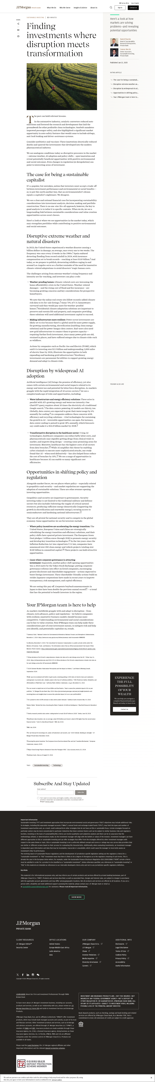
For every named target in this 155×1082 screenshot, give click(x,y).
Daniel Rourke (125, 39)
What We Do (51, 8)
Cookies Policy (121, 955)
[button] (124, 3)
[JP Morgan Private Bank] (28, 928)
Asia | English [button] (135, 3)
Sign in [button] (120, 8)
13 (69, 540)
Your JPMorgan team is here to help (127, 97)
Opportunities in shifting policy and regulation (131, 93)
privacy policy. (57, 1080)
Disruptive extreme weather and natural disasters (132, 84)
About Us (93, 8)
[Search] (111, 7)
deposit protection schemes (55, 1048)
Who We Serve (65, 8)
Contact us (124, 709)
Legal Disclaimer (33, 1045)
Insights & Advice (80, 8)
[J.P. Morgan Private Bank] (28, 7)
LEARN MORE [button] (20, 994)
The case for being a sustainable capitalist (129, 80)
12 (81, 512)
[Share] (18, 24)
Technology (57, 765)
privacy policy (50, 801)
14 (63, 549)
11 (57, 456)
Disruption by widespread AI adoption (127, 88)
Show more (77, 897)
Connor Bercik (125, 49)
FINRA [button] (27, 1028)
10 (50, 447)
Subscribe (81, 792)
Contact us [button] (133, 8)
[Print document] (18, 36)
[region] (77, 1078)
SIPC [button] (33, 1028)
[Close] (151, 1077)
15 (86, 589)
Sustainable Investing (35, 17)
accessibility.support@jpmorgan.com (35, 887)
